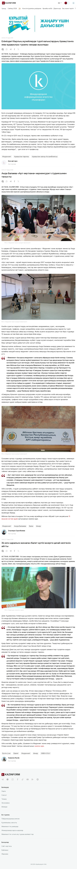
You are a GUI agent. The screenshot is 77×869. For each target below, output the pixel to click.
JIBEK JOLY (45, 753)
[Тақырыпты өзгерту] (67, 3)
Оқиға (4, 791)
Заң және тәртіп (68, 8)
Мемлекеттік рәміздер (10, 826)
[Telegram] (10, 49)
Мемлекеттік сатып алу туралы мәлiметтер (18, 834)
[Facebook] (14, 49)
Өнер (38, 526)
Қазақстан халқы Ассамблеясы (44, 157)
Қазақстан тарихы (21, 157)
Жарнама (5, 854)
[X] (18, 49)
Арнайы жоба (47, 8)
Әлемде (4, 807)
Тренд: (4, 8)
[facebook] (18, 779)
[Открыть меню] (73, 2)
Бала (31, 526)
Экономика (6, 803)
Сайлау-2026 (12, 8)
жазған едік (39, 746)
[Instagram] (3, 49)
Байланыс (5, 850)
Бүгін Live (6, 753)
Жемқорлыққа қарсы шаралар (12, 830)
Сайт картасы (7, 846)
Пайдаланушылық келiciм (10, 819)
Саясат (4, 795)
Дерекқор (57, 8)
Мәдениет (6, 157)
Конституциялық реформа (31, 8)
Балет (16, 753)
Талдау (4, 799)
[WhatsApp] (6, 49)
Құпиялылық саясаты (9, 823)
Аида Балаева (20, 526)
